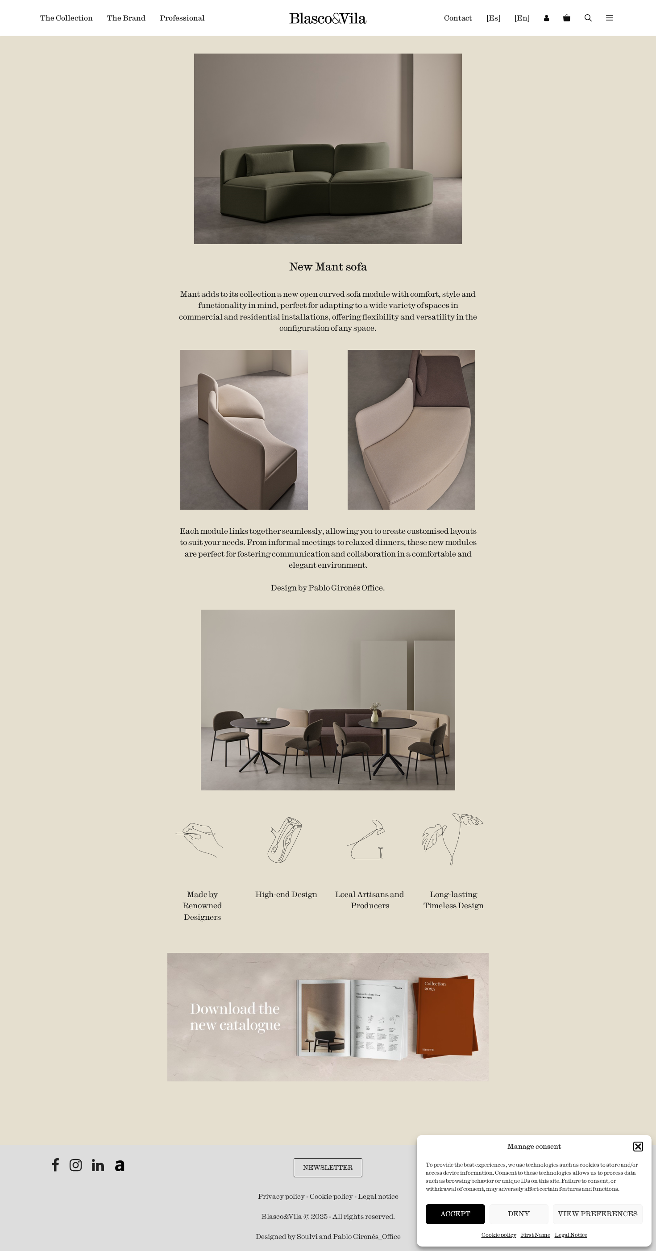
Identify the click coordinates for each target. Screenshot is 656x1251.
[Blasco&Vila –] (328, 18)
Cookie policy (499, 1234)
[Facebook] (56, 1168)
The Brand (126, 17)
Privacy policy (281, 1196)
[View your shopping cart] (566, 17)
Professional (182, 17)
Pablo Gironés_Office (367, 1236)
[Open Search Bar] (588, 17)
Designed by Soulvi (287, 1236)
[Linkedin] (98, 1168)
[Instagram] (76, 1168)
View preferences (598, 1213)
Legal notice (378, 1196)
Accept (455, 1213)
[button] (638, 1146)
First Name (535, 1234)
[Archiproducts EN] (119, 1168)
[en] (522, 17)
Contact (458, 17)
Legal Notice (571, 1234)
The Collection (66, 17)
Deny (519, 1213)
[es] (493, 17)
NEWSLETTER (328, 1168)
